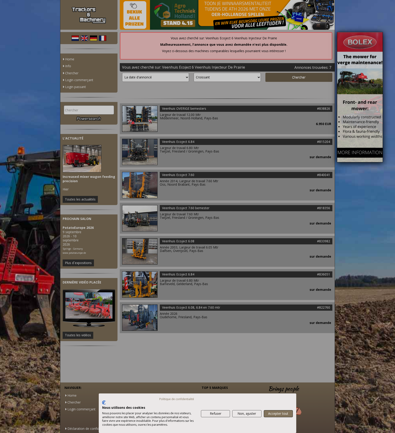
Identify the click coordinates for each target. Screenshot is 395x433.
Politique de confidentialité (176, 399)
